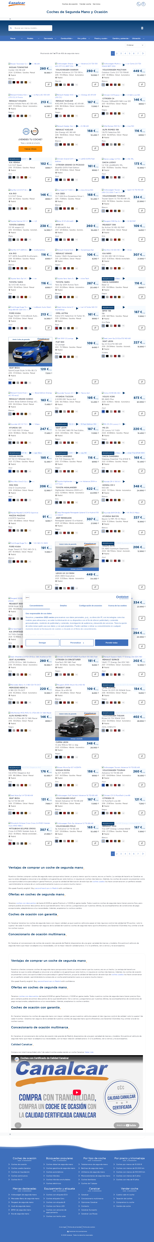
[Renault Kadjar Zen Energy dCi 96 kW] (77, 126)
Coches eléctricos (53, 1183)
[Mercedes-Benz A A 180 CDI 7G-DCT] (24, 685)
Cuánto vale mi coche (125, 1195)
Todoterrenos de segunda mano (94, 1164)
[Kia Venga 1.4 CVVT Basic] (30, 159)
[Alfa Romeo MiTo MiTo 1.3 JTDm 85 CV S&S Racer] (29, 713)
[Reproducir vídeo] (30, 64)
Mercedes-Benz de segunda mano (25, 1198)
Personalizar (75, 643)
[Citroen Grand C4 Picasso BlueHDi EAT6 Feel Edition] (77, 160)
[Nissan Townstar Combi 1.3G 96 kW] (30, 63)
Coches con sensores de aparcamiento (56, 1211)
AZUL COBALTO (109, 727)
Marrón (58, 81)
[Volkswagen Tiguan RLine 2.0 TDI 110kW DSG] (122, 713)
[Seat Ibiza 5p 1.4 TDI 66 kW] (20, 795)
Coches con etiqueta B (55, 1202)
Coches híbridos (53, 1176)
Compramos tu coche (125, 1202)
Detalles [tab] (63, 605)
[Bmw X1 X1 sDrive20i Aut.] (77, 221)
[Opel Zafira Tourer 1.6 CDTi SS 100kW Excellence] (123, 685)
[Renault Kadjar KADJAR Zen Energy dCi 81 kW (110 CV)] (77, 96)
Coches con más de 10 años (127, 1180)
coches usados (98, 881)
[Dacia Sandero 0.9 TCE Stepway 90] (77, 453)
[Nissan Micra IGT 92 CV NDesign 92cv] (30, 453)
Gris (10, 174)
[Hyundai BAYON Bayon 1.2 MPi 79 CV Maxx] (124, 512)
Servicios (96, 4)
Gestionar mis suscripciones (78, 1231)
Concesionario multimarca (92, 1198)
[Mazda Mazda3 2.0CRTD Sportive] (23, 513)
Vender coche (85, 4)
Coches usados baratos (21, 1168)
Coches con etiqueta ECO (57, 1195)
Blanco (11, 79)
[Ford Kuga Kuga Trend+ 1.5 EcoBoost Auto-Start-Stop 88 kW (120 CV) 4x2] (30, 308)
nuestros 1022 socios (44, 617)
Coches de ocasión (70, 4)
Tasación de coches (124, 1198)
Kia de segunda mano (20, 1214)
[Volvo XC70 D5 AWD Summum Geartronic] (120, 543)
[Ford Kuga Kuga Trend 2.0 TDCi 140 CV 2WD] (30, 543)
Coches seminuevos (19, 1176)
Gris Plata (106, 322)
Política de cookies (89, 1227)
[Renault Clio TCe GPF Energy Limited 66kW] (121, 823)
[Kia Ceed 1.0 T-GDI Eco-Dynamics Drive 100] (77, 190)
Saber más (89, 1052)
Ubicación (136, 38)
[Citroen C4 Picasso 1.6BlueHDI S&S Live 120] (124, 95)
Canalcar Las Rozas (89, 1214)
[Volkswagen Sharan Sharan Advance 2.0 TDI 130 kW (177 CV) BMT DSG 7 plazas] (77, 65)
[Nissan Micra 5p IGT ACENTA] (68, 767)
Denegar (42, 643)
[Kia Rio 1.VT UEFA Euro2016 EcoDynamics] (30, 250)
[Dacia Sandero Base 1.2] (124, 278)
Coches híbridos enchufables (58, 1180)
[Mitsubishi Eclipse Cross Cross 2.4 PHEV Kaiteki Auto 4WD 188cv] (30, 824)
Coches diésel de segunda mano (59, 1164)
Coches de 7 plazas (89, 1183)
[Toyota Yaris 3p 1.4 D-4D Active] (30, 278)
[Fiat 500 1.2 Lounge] (77, 338)
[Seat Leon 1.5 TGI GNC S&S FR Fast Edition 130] (77, 424)
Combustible (66, 38)
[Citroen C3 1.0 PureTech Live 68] (116, 795)
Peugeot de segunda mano (22, 1202)
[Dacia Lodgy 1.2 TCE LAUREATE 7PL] (124, 159)
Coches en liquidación (20, 1172)
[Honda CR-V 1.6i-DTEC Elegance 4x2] (24, 767)
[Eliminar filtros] (142, 28)
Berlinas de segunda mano (92, 1168)
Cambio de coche (123, 1206)
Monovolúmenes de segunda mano (95, 1176)
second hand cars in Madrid (46, 888)
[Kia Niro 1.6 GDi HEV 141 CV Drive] (124, 250)
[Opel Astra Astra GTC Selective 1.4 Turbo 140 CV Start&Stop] (77, 308)
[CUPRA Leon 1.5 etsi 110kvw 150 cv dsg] (77, 726)
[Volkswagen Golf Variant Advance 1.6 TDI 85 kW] (76, 795)
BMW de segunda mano (21, 1210)
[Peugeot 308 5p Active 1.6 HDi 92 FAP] (124, 221)
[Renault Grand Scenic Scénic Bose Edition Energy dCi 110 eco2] (30, 394)
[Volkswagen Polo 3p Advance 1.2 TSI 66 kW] (74, 823)
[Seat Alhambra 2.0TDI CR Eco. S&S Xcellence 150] (29, 657)
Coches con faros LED (55, 1206)
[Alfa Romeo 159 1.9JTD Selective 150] (124, 126)
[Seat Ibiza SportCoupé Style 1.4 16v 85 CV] (30, 352)
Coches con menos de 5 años (128, 1176)
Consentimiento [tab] (36, 605)
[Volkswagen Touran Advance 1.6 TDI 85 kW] (121, 767)
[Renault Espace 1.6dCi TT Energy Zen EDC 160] (122, 657)
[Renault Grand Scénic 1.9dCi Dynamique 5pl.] (77, 250)
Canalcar (85, 1195)
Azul (57, 176)
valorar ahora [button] (30, 149)
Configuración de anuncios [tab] (90, 605)
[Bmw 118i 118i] (124, 307)
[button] (139, 4)
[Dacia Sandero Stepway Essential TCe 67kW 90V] (124, 453)
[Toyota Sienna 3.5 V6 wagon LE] (30, 221)
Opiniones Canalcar (89, 1202)
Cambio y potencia (120, 38)
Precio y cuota (100, 38)
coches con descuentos (26, 903)
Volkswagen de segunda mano (24, 1195)
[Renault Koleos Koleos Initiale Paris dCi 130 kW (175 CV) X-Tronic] (30, 96)
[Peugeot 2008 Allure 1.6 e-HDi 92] (70, 685)
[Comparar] (48, 84)
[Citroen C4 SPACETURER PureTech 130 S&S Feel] (76, 657)
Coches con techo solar (56, 1216)
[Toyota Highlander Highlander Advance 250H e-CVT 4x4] (77, 482)
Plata (10, 236)
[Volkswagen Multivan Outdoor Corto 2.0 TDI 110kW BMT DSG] (124, 65)
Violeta (105, 352)
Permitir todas (112, 643)
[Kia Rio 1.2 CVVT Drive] (30, 190)
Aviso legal (62, 1227)
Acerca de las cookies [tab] (117, 605)
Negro (11, 112)
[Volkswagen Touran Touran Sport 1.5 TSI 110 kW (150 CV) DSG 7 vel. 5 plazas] (124, 191)
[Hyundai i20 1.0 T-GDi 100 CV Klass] (30, 424)
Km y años (82, 38)
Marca (12, 38)
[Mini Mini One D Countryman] (30, 481)
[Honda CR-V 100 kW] (124, 481)
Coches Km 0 (16, 1180)
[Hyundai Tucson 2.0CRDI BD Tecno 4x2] (77, 393)
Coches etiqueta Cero (55, 1198)
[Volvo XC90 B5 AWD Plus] (124, 393)
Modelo (30, 38)
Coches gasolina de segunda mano (60, 1168)
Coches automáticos (54, 1172)
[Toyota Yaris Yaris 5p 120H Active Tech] (77, 278)
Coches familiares (88, 1180)
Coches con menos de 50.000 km (130, 1168)
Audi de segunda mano (20, 1206)
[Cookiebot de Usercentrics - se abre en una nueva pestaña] (117, 597)
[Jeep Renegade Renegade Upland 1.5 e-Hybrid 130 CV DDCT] (77, 514)
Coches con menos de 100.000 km (130, 1172)
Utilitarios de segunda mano (93, 1172)
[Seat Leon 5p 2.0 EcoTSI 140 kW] (116, 338)
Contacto (85, 1206)
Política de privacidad (74, 1227)
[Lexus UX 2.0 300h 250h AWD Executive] (77, 556)
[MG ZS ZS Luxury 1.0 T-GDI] (124, 424)
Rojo (104, 141)
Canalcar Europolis (89, 1210)
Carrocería (48, 38)
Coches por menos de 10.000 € (129, 1164)
